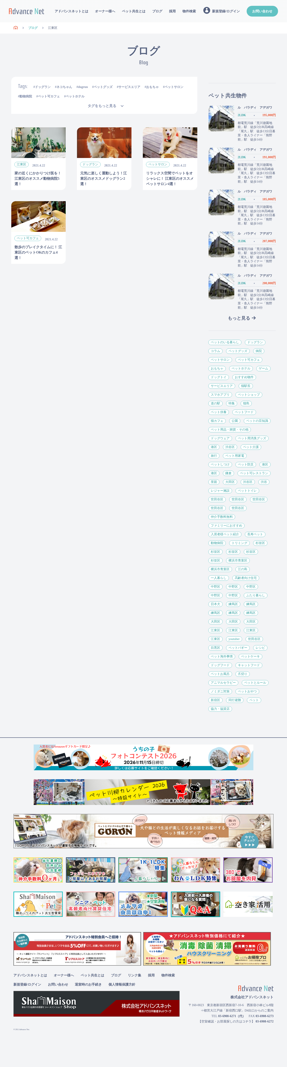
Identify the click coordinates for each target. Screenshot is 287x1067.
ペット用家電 (234, 455)
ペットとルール (255, 682)
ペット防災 (246, 464)
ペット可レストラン (254, 473)
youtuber (234, 639)
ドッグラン (43, 87)
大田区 (230, 482)
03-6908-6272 (265, 1021)
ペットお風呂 (220, 674)
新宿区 (215, 700)
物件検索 (189, 11)
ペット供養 (218, 412)
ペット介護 (251, 447)
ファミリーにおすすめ (226, 525)
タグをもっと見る (102, 106)
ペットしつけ (220, 464)
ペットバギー (237, 647)
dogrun (83, 87)
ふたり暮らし (255, 595)
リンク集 (134, 975)
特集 (231, 403)
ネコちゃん (64, 87)
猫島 (246, 403)
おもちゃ (152, 87)
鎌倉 (228, 473)
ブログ (157, 11)
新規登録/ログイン (27, 984)
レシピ (260, 647)
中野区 (215, 586)
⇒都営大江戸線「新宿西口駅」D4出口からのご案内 (237, 1010)
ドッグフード (220, 665)
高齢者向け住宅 (246, 578)
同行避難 (234, 700)
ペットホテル (75, 96)
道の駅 (215, 403)
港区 (214, 447)
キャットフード (249, 665)
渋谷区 (230, 447)
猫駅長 (245, 386)
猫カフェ (217, 421)
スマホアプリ (220, 394)
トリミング (239, 543)
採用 (172, 11)
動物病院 (26, 96)
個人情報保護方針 (122, 984)
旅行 (214, 455)
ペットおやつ (247, 691)
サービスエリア (129, 87)
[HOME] (15, 28)
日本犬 (215, 604)
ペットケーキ (250, 656)
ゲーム (263, 368)
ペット (254, 700)
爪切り (242, 674)
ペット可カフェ (49, 96)
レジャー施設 (220, 490)
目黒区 (215, 647)
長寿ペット (255, 534)
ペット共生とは (134, 11)
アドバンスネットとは (71, 11)
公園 (235, 421)
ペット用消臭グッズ (252, 438)
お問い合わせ (262, 11)
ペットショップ (249, 394)
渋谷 (264, 482)
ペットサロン (174, 87)
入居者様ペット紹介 (225, 534)
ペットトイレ (247, 490)
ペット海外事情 (222, 656)
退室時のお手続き (88, 984)
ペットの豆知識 (257, 421)
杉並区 (260, 543)
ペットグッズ (103, 87)
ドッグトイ (218, 377)
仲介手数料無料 (222, 517)
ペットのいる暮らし (225, 342)
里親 (214, 482)
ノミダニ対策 (220, 691)
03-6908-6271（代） (232, 1016)
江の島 (242, 569)
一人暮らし (218, 578)
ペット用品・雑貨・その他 (229, 429)
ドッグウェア (220, 438)
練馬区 (233, 604)
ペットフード (244, 412)
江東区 (215, 630)
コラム (215, 351)
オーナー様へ (105, 11)
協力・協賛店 (220, 709)
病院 (259, 351)
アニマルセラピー (223, 682)
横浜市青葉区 (237, 560)
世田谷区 (217, 499)
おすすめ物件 (244, 377)
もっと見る (239, 318)
